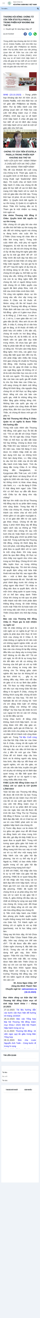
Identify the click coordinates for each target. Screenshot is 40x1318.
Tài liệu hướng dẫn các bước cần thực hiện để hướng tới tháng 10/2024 (20, 1013)
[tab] (12, 1090)
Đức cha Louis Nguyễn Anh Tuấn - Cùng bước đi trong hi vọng (20, 1043)
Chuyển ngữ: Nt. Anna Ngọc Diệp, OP (19, 29)
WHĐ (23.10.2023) (12, 95)
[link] (4, 1072)
